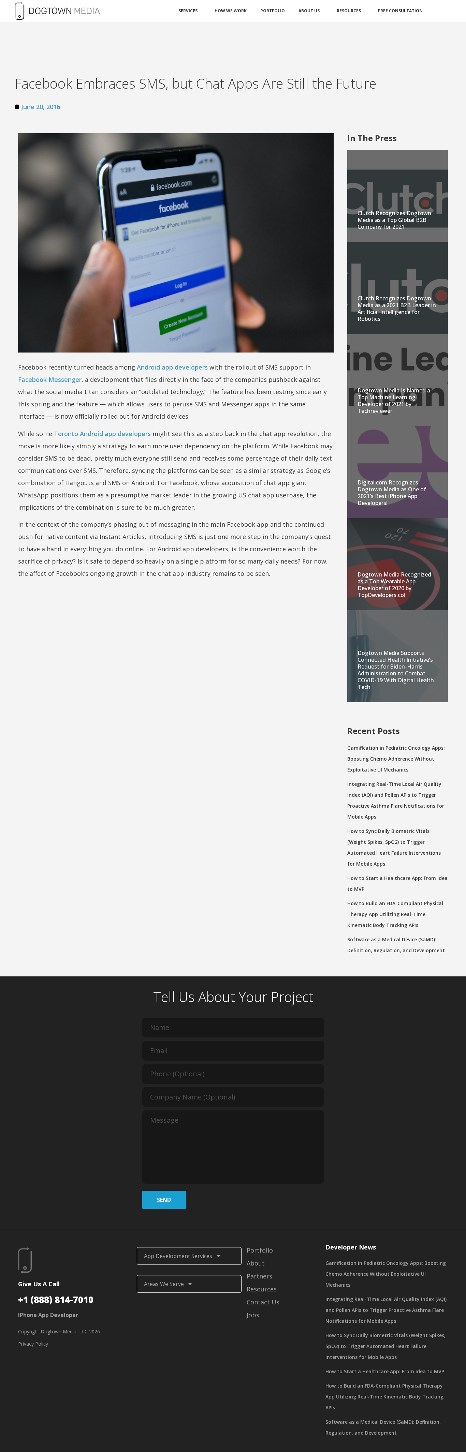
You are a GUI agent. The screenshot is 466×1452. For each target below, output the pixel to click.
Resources (349, 11)
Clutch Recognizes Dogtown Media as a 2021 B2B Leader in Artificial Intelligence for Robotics (397, 309)
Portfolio (272, 11)
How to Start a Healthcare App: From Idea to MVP (384, 1371)
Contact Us (263, 1302)
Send (164, 1199)
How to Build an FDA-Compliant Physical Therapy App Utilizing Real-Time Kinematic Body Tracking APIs (395, 914)
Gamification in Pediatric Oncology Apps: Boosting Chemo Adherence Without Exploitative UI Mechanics (396, 759)
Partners (259, 1276)
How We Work (231, 11)
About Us (309, 11)
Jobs (253, 1315)
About (256, 1263)
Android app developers (172, 367)
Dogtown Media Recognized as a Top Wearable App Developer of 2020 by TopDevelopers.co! (394, 585)
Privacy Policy (33, 1344)
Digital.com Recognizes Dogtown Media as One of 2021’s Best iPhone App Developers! (392, 493)
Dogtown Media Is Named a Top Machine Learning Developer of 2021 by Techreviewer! (394, 401)
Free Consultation (400, 11)
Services (188, 11)
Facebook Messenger (50, 379)
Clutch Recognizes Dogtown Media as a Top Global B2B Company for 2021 (394, 219)
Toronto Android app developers (102, 434)
